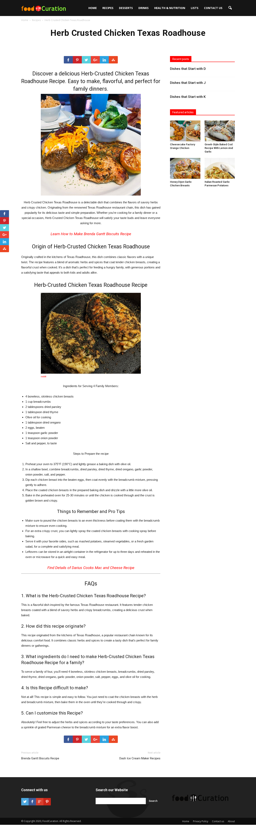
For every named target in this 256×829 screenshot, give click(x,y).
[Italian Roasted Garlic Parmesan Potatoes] (220, 168)
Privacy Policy (200, 821)
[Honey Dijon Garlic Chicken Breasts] (185, 168)
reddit (43, 376)
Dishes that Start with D (188, 69)
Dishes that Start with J (188, 83)
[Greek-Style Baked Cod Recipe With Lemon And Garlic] (220, 130)
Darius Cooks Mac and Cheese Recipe (103, 567)
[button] (230, 8)
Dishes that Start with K (188, 97)
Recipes (107, 8)
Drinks (143, 8)
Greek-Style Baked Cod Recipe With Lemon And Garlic (219, 148)
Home (92, 8)
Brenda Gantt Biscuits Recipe (107, 234)
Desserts (126, 8)
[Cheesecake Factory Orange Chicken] (185, 130)
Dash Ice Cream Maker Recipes (139, 758)
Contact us (213, 8)
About (231, 821)
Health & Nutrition (169, 8)
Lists (194, 8)
